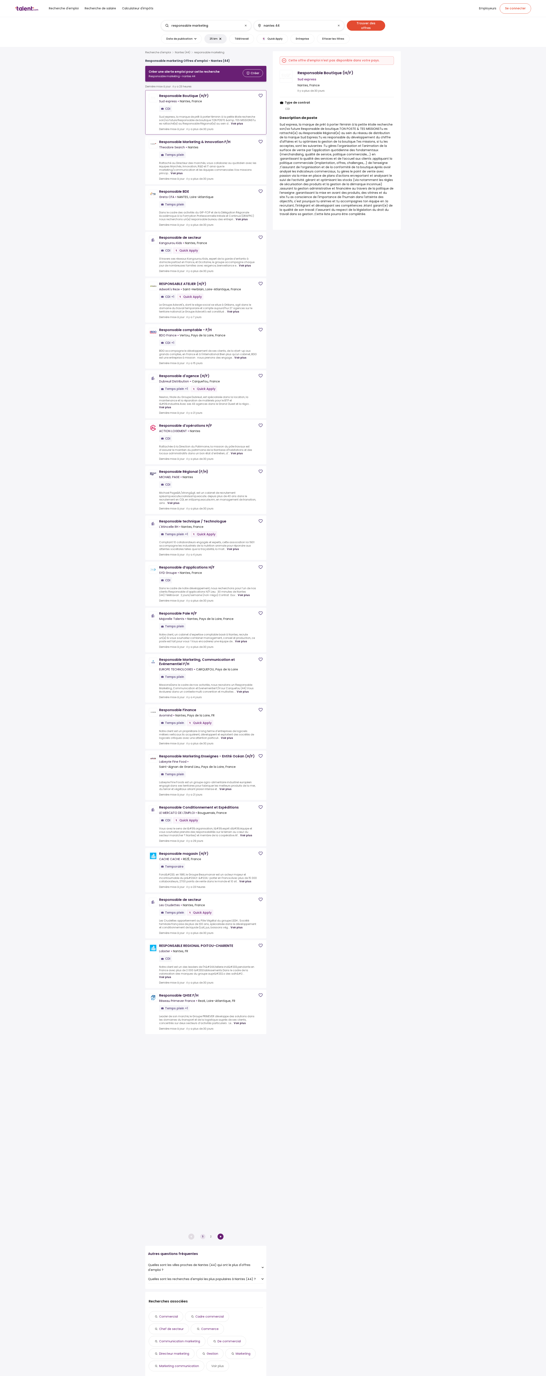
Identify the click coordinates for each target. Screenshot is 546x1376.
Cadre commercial (209, 1316)
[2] (221, 1237)
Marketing (243, 1353)
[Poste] (203, 25)
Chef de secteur (171, 1329)
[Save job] (260, 95)
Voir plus (237, 123)
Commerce (210, 1329)
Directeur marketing (174, 1353)
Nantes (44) (182, 52)
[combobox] (205, 25)
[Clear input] (246, 25)
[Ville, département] (295, 25)
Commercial (168, 1316)
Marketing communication (179, 1366)
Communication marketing (179, 1341)
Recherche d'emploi (158, 52)
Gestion (212, 1353)
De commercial (229, 1341)
